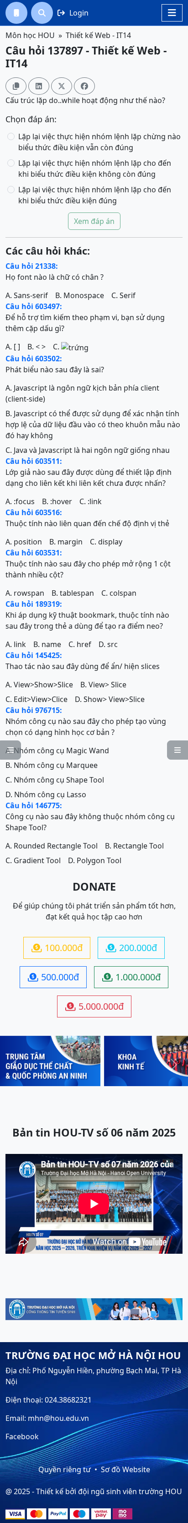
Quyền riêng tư (64, 1469)
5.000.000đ (94, 1006)
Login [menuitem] (73, 13)
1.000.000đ (131, 977)
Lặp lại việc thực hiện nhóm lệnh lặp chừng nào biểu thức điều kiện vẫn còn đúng (99, 141)
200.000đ (131, 947)
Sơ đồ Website (125, 1469)
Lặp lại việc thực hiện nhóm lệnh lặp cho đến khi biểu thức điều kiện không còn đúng (94, 168)
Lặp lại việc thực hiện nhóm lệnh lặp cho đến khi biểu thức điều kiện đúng (94, 195)
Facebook (22, 1436)
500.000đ (53, 977)
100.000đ (57, 947)
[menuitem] (16, 13)
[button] (16, 13)
